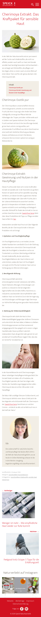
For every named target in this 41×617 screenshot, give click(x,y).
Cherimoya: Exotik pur (16, 87)
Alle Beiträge (20, 601)
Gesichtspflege (13, 474)
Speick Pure (5, 479)
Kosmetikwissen (23, 474)
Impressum (30, 601)
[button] (8, 585)
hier (14, 219)
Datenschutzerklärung (20, 603)
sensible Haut (33, 477)
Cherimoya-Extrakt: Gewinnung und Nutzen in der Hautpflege (20, 91)
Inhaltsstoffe (24, 477)
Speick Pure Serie (28, 213)
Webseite (10, 601)
